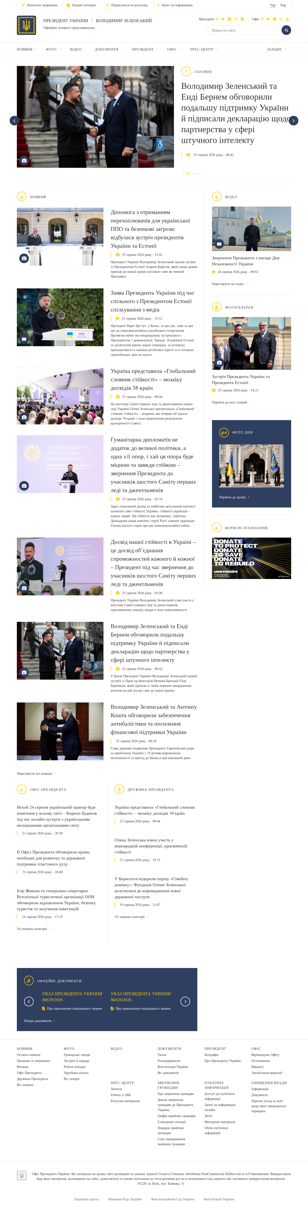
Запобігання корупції (266, 1072)
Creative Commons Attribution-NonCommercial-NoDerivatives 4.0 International (213, 1173)
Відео (116, 1048)
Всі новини (25, 1084)
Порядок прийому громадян (171, 1130)
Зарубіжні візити (76, 1072)
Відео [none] (76, 49)
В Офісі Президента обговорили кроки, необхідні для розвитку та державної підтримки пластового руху (53, 858)
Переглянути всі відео (228, 283)
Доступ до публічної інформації (220, 1096)
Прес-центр (122, 1082)
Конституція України (173, 1066)
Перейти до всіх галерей (230, 402)
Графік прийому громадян (177, 1115)
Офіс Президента (29, 1072)
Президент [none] (143, 49)
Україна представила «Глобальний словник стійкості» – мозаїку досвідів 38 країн (153, 379)
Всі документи (168, 1072)
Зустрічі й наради (76, 1060)
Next (185, 1001)
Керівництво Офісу (265, 1054)
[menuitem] (29, 49)
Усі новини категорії (32, 928)
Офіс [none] (172, 49)
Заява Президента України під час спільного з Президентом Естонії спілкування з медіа (152, 301)
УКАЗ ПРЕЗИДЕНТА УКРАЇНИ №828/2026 (141, 996)
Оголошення (260, 1060)
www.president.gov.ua (169, 1178)
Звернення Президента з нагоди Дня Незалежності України (245, 260)
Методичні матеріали (220, 1121)
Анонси (116, 1088)
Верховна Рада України (125, 1199)
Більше (275, 49)
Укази (162, 1054)
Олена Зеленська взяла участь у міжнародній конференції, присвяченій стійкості (151, 846)
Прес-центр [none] (202, 49)
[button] (224, 19)
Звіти (208, 1115)
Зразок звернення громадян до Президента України (175, 1104)
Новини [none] (25, 49)
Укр (273, 5)
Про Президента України (223, 1060)
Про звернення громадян (176, 1093)
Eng (283, 5)
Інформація (259, 1088)
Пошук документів (38, 1020)
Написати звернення (42, 5)
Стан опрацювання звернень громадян (171, 1141)
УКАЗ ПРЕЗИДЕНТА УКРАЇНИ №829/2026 (72, 996)
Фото (69, 1048)
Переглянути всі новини (35, 773)
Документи (169, 1048)
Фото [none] (52, 49)
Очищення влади (269, 1082)
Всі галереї (71, 1078)
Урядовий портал (86, 1199)
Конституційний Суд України (172, 1199)
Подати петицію (84, 5)
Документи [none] (107, 49)
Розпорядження (169, 1060)
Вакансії (257, 1066)
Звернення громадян (168, 1085)
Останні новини (28, 1054)
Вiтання (22, 1066)
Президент (215, 1048)
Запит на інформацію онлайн (220, 1107)
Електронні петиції (172, 1121)
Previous (29, 1001)
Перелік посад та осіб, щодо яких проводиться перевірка (268, 1105)
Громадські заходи (77, 1054)
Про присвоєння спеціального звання (74, 1008)
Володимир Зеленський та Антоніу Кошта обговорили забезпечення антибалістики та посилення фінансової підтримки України (154, 719)
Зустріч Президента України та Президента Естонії (241, 379)
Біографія (211, 1054)
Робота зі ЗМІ (121, 1094)
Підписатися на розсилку (129, 5)
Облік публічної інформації (216, 1130)
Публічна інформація (217, 1085)
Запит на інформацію (176, 5)
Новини (24, 1048)
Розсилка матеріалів (125, 1100)
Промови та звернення (33, 1060)
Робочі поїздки (75, 1066)
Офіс (256, 1048)
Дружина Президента (32, 1078)
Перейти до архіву (233, 497)
